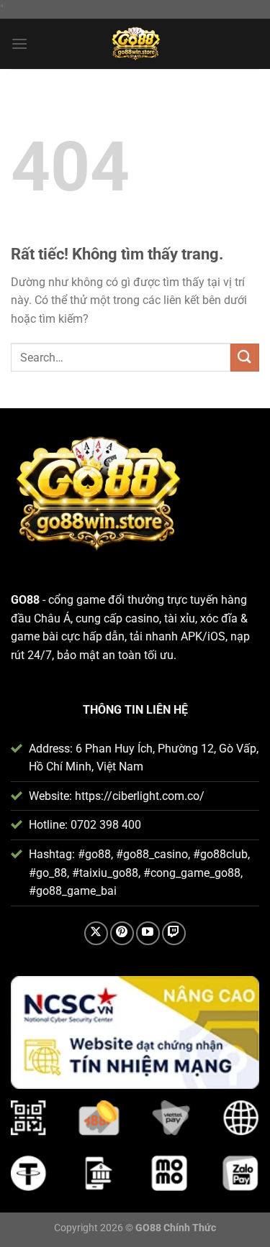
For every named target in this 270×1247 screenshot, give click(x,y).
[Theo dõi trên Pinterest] (122, 933)
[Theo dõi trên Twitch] (174, 933)
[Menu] (19, 43)
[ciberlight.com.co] (135, 44)
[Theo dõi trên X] (96, 933)
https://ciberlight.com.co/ (139, 796)
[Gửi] (244, 358)
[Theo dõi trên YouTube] (148, 933)
